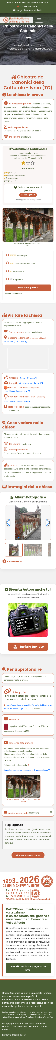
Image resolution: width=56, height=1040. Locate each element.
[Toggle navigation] (39, 20)
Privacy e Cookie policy (14, 1035)
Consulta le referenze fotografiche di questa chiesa (26, 770)
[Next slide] (48, 522)
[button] (18, 537)
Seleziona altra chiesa (29, 855)
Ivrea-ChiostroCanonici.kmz (16, 391)
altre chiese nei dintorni (30, 383)
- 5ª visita (27, 378)
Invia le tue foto (32, 646)
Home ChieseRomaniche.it (28, 45)
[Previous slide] (8, 522)
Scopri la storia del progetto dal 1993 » (28, 968)
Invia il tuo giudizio (28, 287)
